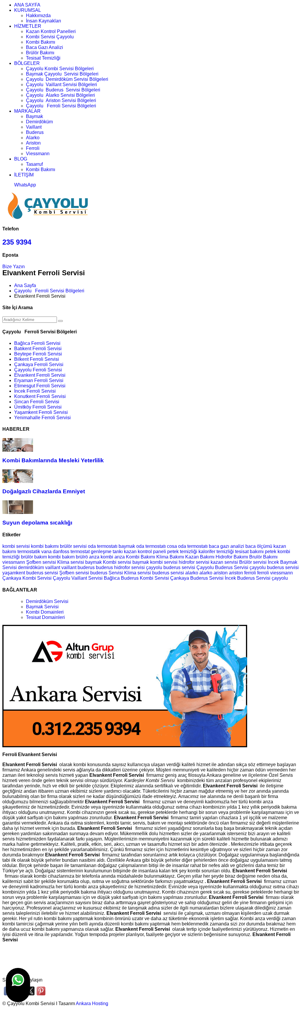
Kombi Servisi (154, 578)
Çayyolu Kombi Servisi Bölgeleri (60, 68)
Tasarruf (34, 164)
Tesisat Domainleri (45, 617)
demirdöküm (31, 567)
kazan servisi (224, 562)
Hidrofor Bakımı (232, 556)
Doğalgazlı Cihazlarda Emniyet (43, 491)
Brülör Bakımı (40, 52)
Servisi (241, 567)
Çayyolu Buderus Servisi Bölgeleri (63, 89)
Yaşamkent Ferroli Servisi (41, 412)
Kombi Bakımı (40, 42)
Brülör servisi (253, 562)
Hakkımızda (38, 15)
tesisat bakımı (249, 551)
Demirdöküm (39, 121)
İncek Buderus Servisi (247, 578)
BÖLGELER (27, 63)
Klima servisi (70, 562)
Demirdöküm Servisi (47, 601)
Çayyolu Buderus (214, 567)
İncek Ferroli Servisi (35, 391)
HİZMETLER (27, 26)
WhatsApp (25, 184)
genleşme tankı (107, 551)
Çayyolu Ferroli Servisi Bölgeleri (61, 105)
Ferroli (33, 148)
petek (270, 551)
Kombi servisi (117, 562)
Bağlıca (112, 578)
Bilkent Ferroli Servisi (36, 359)
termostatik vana (34, 551)
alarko (192, 572)
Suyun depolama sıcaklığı (37, 523)
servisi (177, 572)
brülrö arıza (87, 556)
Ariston (33, 142)
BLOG (20, 158)
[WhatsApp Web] (18, 985)
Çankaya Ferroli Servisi (38, 364)
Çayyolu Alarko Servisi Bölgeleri (60, 95)
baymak (93, 562)
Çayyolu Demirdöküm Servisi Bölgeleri (67, 79)
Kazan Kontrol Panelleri (51, 31)
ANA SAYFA (27, 4)
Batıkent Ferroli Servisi (38, 348)
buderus (87, 567)
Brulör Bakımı (263, 556)
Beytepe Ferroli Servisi (38, 353)
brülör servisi (73, 546)
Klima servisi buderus (147, 572)
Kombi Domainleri (45, 612)
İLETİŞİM (24, 174)
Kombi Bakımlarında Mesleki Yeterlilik (53, 460)
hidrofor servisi (194, 562)
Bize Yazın (13, 266)
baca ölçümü (258, 546)
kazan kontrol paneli (145, 551)
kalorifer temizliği (216, 551)
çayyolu (280, 578)
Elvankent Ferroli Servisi (39, 375)
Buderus (35, 132)
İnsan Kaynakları (43, 20)
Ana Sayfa (25, 285)
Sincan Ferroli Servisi (36, 401)
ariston (221, 572)
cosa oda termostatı (187, 546)
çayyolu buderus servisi (274, 567)
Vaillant (34, 127)
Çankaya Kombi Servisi (27, 578)
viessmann (14, 562)
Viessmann (38, 153)
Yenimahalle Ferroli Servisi (42, 417)
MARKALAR (27, 111)
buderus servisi (179, 567)
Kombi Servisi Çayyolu (50, 36)
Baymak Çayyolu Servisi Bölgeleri (62, 73)
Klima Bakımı (170, 556)
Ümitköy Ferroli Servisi (38, 406)
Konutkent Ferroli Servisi (40, 396)
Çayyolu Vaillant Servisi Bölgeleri (61, 84)
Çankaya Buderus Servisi (197, 578)
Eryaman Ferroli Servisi (38, 380)
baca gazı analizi (226, 546)
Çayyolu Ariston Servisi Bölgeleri (61, 100)
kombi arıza (113, 556)
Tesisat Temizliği (43, 57)
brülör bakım (34, 556)
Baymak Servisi (42, 606)
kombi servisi (16, 546)
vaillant (53, 567)
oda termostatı (102, 546)
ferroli (250, 572)
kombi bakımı (45, 546)
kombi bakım (61, 556)
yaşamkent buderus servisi (30, 572)
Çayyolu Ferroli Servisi (38, 369)
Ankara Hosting (92, 1003)
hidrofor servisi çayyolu (138, 567)
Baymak (34, 116)
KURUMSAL (27, 10)
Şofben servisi (41, 562)
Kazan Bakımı (199, 556)
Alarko (33, 137)
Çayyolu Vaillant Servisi (78, 578)
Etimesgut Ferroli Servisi (39, 385)
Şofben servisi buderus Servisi (91, 572)
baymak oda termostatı (142, 546)
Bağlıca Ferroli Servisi (37, 343)
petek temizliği (182, 551)
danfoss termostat (71, 551)
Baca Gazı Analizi (44, 47)
